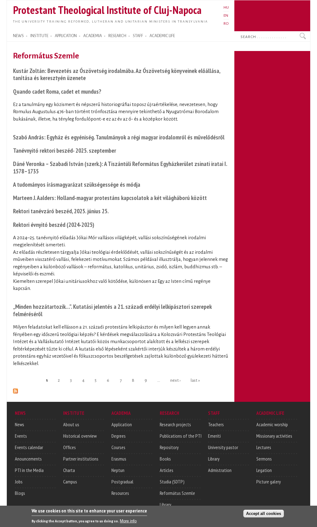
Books (165, 459)
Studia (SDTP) (172, 481)
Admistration (220, 470)
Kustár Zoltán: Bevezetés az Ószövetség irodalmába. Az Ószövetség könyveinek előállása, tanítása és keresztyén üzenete (116, 74)
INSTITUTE (39, 36)
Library (165, 504)
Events (21, 436)
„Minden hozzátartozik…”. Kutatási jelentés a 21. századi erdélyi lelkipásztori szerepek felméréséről (112, 310)
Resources (120, 493)
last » (195, 380)
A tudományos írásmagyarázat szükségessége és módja (76, 184)
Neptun (117, 470)
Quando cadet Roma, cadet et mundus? (57, 91)
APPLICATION (66, 36)
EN (226, 15)
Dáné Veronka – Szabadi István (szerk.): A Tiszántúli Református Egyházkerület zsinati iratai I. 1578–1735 (120, 167)
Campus (70, 481)
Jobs (19, 481)
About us (71, 424)
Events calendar (29, 447)
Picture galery (268, 481)
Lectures (263, 447)
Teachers (216, 424)
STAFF (138, 36)
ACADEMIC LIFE (162, 36)
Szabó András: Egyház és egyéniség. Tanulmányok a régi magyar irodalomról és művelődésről (118, 137)
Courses (118, 447)
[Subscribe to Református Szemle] (15, 390)
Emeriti (214, 436)
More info (128, 521)
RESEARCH (117, 36)
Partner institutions (80, 459)
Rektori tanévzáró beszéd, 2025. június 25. (61, 211)
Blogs (20, 493)
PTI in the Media (29, 470)
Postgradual (122, 481)
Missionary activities (274, 436)
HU (226, 7)
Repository (169, 447)
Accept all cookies (263, 513)
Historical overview (80, 436)
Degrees (118, 436)
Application (121, 424)
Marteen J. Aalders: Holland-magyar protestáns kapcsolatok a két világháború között (110, 198)
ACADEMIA (92, 36)
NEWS (18, 36)
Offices (69, 447)
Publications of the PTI (181, 436)
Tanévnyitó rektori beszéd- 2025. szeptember (64, 150)
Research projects (175, 424)
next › (175, 380)
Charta (69, 470)
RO (226, 23)
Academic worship (272, 424)
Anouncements (28, 459)
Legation (264, 470)
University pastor (223, 447)
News (19, 424)
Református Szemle (177, 493)
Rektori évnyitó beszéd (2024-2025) (53, 224)
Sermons (264, 459)
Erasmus (118, 459)
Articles (166, 470)
